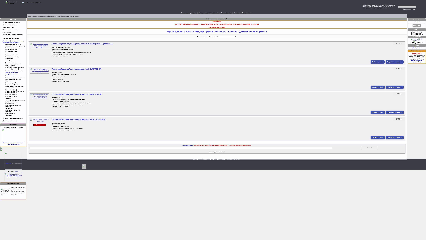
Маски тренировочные (12, 76)
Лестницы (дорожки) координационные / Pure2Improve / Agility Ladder (82, 44)
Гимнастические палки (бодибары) (12, 57)
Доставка (193, 13)
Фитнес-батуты (10, 113)
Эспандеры (8, 115)
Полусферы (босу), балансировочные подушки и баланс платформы (14, 91)
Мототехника (7, 32)
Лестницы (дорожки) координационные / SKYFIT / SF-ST (76, 69)
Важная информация (212, 13)
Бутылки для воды (11, 51)
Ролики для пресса (11, 94)
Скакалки (8, 98)
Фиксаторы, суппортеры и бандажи (13, 111)
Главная (30, 16)
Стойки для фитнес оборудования (11, 102)
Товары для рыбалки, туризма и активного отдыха (13, 35)
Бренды (205, 159)
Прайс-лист (237, 159)
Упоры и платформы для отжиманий (13, 106)
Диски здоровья (10, 62)
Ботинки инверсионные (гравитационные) (12, 48)
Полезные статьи (247, 13)
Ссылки (218, 159)
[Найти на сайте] (417, 7)
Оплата (201, 13)
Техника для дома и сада (10, 29)
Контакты (237, 13)
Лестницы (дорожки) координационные (11, 73)
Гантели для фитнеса (11, 55)
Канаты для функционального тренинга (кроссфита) (14, 68)
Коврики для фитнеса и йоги (14, 70)
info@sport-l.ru (416, 48)
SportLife (8, 163)
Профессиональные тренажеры (13, 118)
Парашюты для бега (11, 83)
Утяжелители (9, 108)
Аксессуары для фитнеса (13, 44)
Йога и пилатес (10, 65)
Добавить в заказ (377, 62)
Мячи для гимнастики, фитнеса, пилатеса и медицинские (15, 78)
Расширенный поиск (409, 9)
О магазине (184, 13)
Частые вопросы (226, 13)
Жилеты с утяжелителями (13, 63)
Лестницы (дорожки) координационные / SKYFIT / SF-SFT (77, 94)
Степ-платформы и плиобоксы (15, 100)
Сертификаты (196, 159)
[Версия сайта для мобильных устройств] (84, 166)
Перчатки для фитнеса (12, 84)
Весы (7, 53)
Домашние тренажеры (10, 121)
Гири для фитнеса (11, 60)
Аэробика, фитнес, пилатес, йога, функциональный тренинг (46, 16)
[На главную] (13, 7)
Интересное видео (227, 159)
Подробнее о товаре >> (394, 62)
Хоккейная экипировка (10, 25)
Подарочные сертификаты (11, 22)
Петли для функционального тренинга (14, 87)
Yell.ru (16, 171)
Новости (211, 159)
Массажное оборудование (11, 38)
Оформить (416, 25)
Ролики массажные (11, 96)
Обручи (7, 81)
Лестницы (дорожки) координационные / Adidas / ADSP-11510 (79, 119)
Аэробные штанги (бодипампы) (15, 46)
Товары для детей (8, 27)
